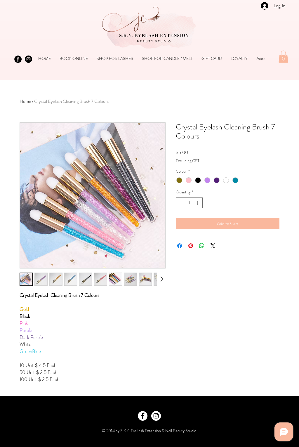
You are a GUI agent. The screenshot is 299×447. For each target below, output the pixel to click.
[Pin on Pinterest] (190, 245)
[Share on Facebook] (179, 245)
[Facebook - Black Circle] (18, 59)
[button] (283, 57)
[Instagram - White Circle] (156, 416)
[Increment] (198, 203)
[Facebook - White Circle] (142, 416)
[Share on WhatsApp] (201, 245)
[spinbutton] (189, 203)
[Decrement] (180, 203)
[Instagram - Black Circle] (28, 59)
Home (25, 101)
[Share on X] (212, 245)
